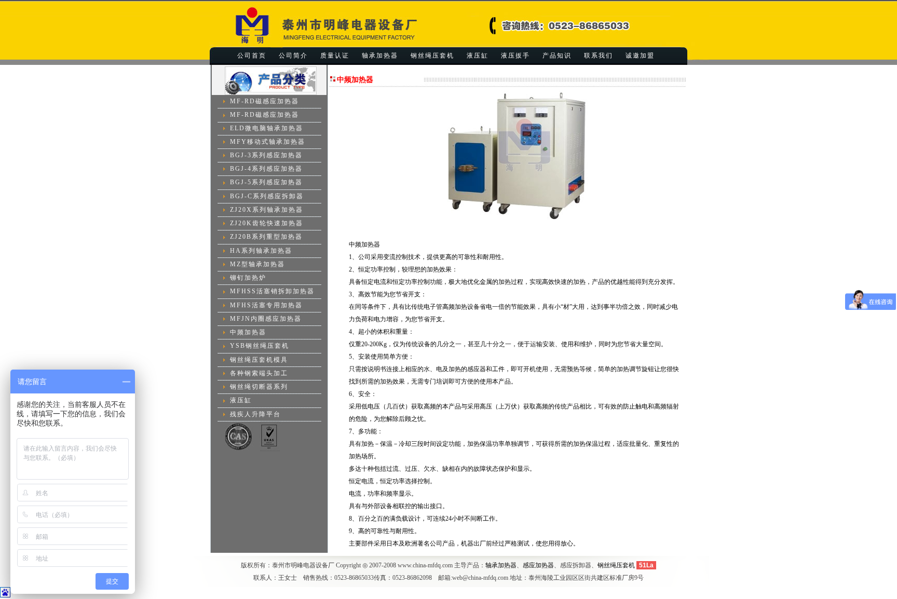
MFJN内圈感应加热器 (266, 318)
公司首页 (251, 55)
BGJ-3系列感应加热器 (266, 155)
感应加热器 (538, 565)
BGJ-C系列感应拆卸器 (267, 196)
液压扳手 (515, 55)
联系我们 (598, 55)
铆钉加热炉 (248, 277)
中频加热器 (248, 332)
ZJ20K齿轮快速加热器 (266, 223)
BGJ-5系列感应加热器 (266, 182)
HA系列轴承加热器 (261, 250)
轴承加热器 (380, 55)
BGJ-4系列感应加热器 (266, 168)
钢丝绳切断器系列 (259, 386)
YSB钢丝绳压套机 (259, 345)
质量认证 (334, 55)
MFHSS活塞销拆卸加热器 (272, 291)
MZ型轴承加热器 (257, 264)
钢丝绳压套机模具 (259, 359)
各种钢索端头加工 (259, 373)
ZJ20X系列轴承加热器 (266, 209)
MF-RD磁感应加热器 (264, 101)
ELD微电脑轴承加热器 (266, 127)
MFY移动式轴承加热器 (267, 141)
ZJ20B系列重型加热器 (266, 236)
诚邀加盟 (640, 55)
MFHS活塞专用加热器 (266, 305)
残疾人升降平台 (255, 414)
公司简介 (293, 55)
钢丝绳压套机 (432, 55)
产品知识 (557, 55)
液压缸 (477, 55)
